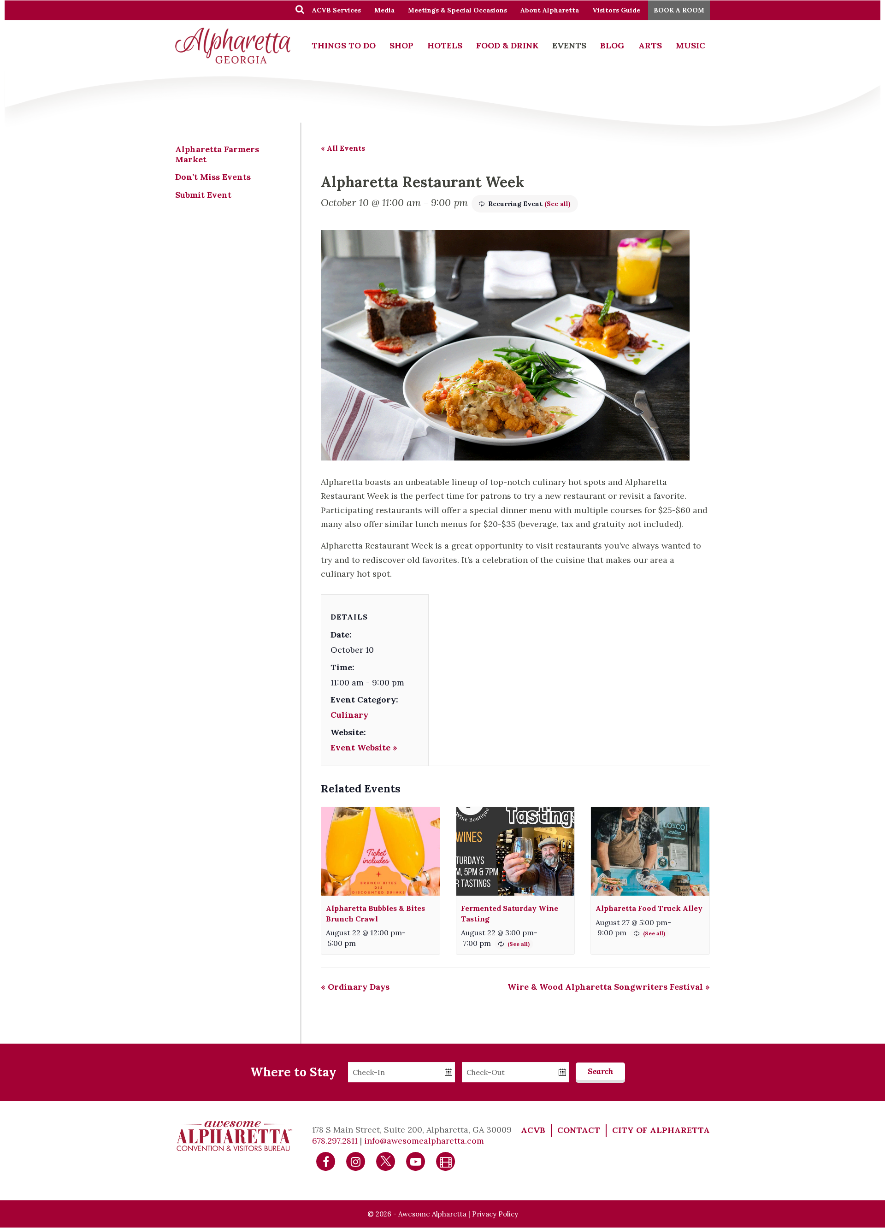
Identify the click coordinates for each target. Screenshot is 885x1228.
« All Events (343, 148)
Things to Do (344, 45)
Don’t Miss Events (213, 176)
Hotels (444, 45)
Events (569, 45)
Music (690, 45)
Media (384, 10)
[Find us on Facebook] (326, 1161)
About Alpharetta (549, 10)
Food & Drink (507, 45)
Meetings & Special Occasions (457, 10)
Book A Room (679, 10)
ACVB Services (336, 10)
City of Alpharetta (661, 1130)
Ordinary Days (355, 986)
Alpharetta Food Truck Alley (649, 908)
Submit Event (203, 194)
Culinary (349, 714)
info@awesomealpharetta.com (424, 1140)
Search (600, 1071)
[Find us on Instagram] (356, 1161)
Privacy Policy (495, 1214)
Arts (650, 45)
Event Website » (363, 747)
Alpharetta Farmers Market (217, 154)
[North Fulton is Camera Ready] (446, 1161)
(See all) (557, 204)
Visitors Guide (616, 10)
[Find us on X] (386, 1161)
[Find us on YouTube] (416, 1161)
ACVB (533, 1130)
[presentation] (380, 851)
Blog (612, 45)
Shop (401, 45)
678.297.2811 (335, 1140)
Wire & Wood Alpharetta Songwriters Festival (608, 986)
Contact (578, 1130)
